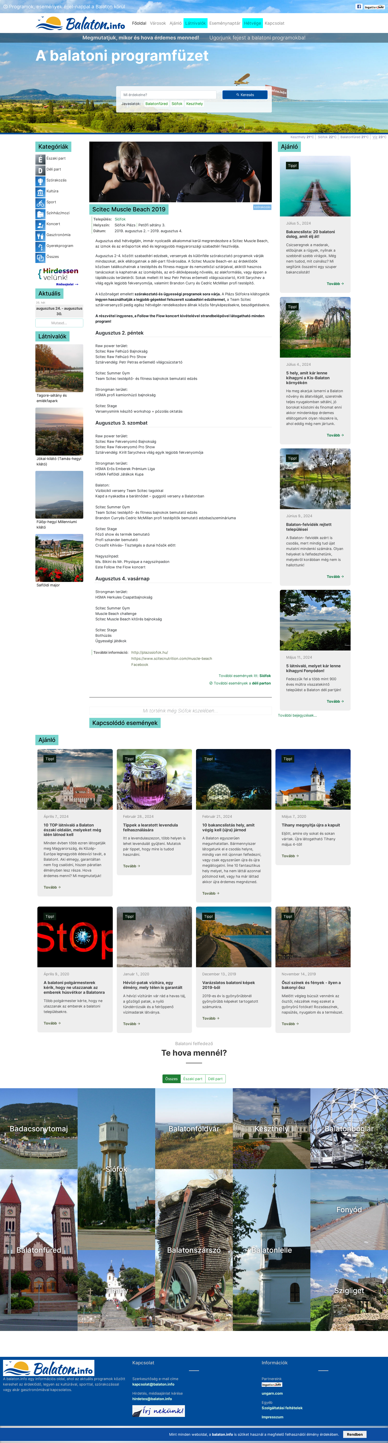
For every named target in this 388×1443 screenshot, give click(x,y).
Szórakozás (262, 207)
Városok (158, 23)
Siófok (177, 104)
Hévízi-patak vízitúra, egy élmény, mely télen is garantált (152, 985)
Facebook (139, 664)
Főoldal (140, 23)
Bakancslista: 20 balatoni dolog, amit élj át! (310, 234)
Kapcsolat (275, 23)
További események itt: (245, 676)
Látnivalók (195, 23)
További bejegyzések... (297, 715)
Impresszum (272, 1417)
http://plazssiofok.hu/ (149, 652)
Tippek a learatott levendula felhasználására (150, 827)
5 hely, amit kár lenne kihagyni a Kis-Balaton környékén (308, 378)
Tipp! (292, 165)
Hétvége (252, 23)
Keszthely (194, 104)
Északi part (192, 1079)
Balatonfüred (157, 104)
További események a (242, 683)
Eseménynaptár (224, 23)
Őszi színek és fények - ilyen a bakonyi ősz (311, 985)
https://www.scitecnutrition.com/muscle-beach (171, 658)
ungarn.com (272, 1393)
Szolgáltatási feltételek (282, 1408)
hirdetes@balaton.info (152, 1399)
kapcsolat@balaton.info (153, 1384)
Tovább (334, 284)
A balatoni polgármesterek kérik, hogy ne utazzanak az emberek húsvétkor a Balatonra (74, 987)
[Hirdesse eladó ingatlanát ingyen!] (374, 7)
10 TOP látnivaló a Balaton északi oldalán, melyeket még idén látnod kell (72, 830)
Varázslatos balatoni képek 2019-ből (228, 985)
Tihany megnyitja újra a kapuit (311, 825)
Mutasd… (59, 323)
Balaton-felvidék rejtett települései (309, 527)
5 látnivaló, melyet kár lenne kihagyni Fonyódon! (313, 668)
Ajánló (176, 23)
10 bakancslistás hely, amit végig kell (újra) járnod (228, 827)
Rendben (355, 1434)
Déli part (215, 1079)
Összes (171, 1079)
